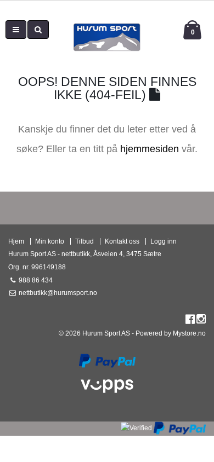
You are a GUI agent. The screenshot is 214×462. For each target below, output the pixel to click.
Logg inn (163, 241)
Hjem (16, 241)
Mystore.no (189, 333)
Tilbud (84, 241)
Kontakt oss (122, 241)
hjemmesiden (149, 148)
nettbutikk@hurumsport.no (57, 292)
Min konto (49, 241)
